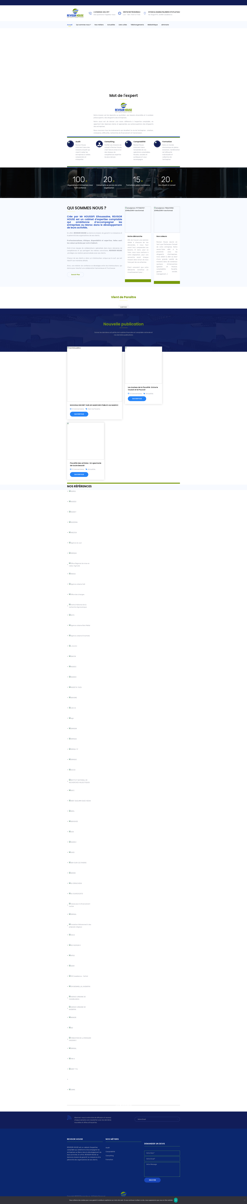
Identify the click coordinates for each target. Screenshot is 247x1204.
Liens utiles (123, 25)
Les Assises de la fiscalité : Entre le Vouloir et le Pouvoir (143, 388)
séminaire (165, 25)
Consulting (109, 141)
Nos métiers (99, 25)
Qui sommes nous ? (83, 25)
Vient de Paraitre (94, 409)
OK (176, 1200)
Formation (167, 141)
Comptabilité (139, 141)
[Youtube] (176, 2)
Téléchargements (137, 25)
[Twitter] (173, 2)
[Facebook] (171, 2)
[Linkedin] (179, 2)
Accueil (69, 25)
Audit (78, 141)
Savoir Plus (75, 274)
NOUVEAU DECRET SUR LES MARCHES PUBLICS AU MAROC (94, 405)
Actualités (111, 25)
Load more (123, 307)
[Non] (245, 1200)
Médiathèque (153, 25)
